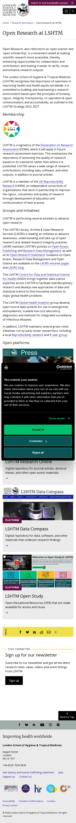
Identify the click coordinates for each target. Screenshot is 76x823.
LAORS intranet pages (54, 263)
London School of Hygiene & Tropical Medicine (16, 11)
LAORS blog (16, 267)
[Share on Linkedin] (34, 632)
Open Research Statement (27, 255)
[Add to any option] (55, 632)
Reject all (38, 452)
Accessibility (9, 801)
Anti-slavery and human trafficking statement (28, 772)
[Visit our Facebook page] (19, 725)
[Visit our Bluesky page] (26, 725)
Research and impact (22, 22)
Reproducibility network (27, 335)
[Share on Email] (48, 632)
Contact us (25, 776)
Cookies (51, 801)
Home (6, 22)
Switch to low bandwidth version (49, 3)
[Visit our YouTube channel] (42, 725)
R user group (58, 335)
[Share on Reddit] (41, 632)
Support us (9, 776)
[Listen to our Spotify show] (58, 725)
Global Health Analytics (34, 303)
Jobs (60, 772)
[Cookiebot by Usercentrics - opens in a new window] (56, 367)
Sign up (14, 680)
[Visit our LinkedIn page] (34, 725)
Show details (57, 418)
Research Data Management (42, 251)
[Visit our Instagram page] (50, 725)
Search (73, 11)
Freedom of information (31, 801)
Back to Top (67, 717)
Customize (36, 440)
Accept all (38, 429)
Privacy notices (10, 805)
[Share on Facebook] (20, 632)
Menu (66, 11)
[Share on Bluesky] (27, 632)
